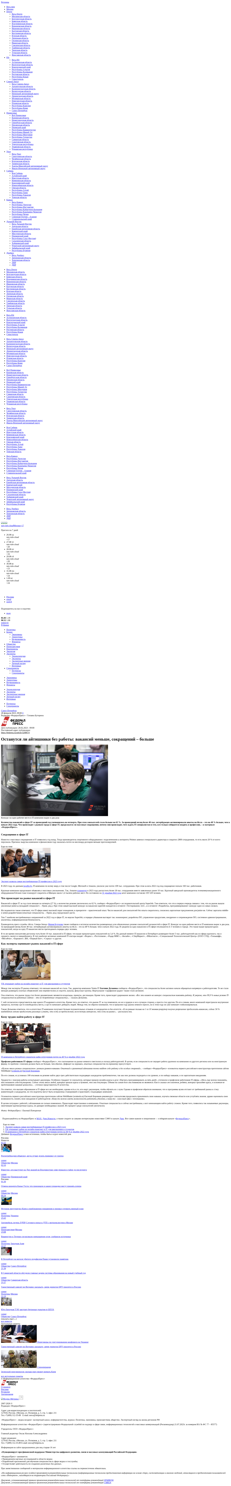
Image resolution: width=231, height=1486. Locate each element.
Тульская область (19, 52)
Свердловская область (22, 156)
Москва (9, 9)
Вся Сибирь (17, 173)
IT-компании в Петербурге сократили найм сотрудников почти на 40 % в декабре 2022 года (47, 1132)
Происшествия (13, 646)
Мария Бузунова (55, 924)
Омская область (19, 188)
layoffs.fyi (27, 886)
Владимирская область (22, 24)
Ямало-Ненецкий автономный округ (28, 168)
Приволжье (11, 113)
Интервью (16, 666)
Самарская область (20, 139)
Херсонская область (21, 260)
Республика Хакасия (21, 195)
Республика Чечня (20, 214)
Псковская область (20, 103)
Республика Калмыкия (22, 72)
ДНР (14, 265)
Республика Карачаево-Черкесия (26, 212)
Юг (7, 57)
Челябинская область (21, 159)
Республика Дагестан (21, 205)
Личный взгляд (19, 663)
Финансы (16, 642)
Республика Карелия (21, 106)
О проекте (5, 1387)
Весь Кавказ (17, 202)
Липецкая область (20, 38)
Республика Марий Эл (22, 132)
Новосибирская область (22, 185)
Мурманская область (21, 98)
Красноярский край (21, 183)
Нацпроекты (12, 649)
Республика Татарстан (22, 137)
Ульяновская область (21, 147)
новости (5, 623)
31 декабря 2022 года (111, 893)
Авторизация (7, 1394)
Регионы (5, 2)
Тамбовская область (21, 48)
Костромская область (21, 33)
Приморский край (20, 236)
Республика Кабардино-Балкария (27, 209)
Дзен (122, 1118)
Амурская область (20, 226)
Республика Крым (20, 77)
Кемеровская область (21, 180)
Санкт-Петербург (20, 110)
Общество (11, 644)
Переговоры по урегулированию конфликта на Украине (62, 1342)
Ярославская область (21, 55)
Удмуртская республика (22, 144)
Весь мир (10, 7)
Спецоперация (44, 1367)
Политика (11, 630)
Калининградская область (23, 89)
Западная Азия (17, 1243)
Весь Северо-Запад (20, 84)
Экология (10, 651)
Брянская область (20, 21)
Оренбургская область (22, 122)
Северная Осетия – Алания (24, 217)
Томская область (19, 197)
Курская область (19, 36)
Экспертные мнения (21, 661)
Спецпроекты (12, 668)
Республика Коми (20, 108)
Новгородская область (22, 101)
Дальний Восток (14, 221)
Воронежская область (21, 26)
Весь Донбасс (18, 255)
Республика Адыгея (21, 69)
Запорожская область (21, 258)
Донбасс (10, 253)
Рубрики (5, 625)
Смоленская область (21, 45)
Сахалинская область (21, 241)
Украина (14, 1216)
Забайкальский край (21, 248)
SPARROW (108, 1480)
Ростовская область (20, 74)
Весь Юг (16, 60)
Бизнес (9, 632)
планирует (82, 890)
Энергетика (17, 637)
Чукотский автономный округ (25, 246)
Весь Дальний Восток (22, 224)
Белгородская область (22, 19)
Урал (8, 151)
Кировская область (20, 118)
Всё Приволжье (19, 115)
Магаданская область (21, 233)
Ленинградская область (22, 96)
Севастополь (17, 79)
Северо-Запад (12, 81)
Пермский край (19, 127)
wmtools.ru (16, 1071)
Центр (9, 11)
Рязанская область (20, 43)
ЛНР (14, 262)
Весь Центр (17, 14)
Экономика (17, 634)
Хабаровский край (20, 243)
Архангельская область (22, 86)
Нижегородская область (23, 120)
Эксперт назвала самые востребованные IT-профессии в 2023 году (35, 1127)
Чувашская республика (22, 149)
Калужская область (20, 31)
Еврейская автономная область (26, 229)
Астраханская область (22, 62)
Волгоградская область (22, 65)
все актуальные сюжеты (12, 1376)
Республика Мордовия (22, 135)
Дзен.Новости (49, 1118)
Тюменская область (20, 163)
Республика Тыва (20, 192)
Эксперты (11, 654)
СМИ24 (107, 1482)
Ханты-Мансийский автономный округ (30, 166)
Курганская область (21, 161)
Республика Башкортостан (24, 130)
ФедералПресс (182, 1118)
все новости (6, 1321)
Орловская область (20, 40)
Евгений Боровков (31, 1071)
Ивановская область (21, 28)
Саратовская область (21, 142)
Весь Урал (16, 154)
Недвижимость (19, 639)
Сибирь (9, 171)
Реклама (10, 597)
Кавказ (9, 200)
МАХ (39, 1118)
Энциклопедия (18, 656)
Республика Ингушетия (22, 207)
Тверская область (19, 50)
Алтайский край (19, 176)
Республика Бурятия (21, 250)
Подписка (16, 671)
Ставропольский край (22, 219)
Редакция (5, 1392)
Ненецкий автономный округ (25, 94)
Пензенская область (21, 125)
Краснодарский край (21, 67)
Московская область (21, 16)
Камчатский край (20, 231)
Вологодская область (21, 91)
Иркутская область (20, 178)
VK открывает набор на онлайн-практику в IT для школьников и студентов (39, 1129)
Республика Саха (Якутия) (24, 238)
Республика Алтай (20, 190)
